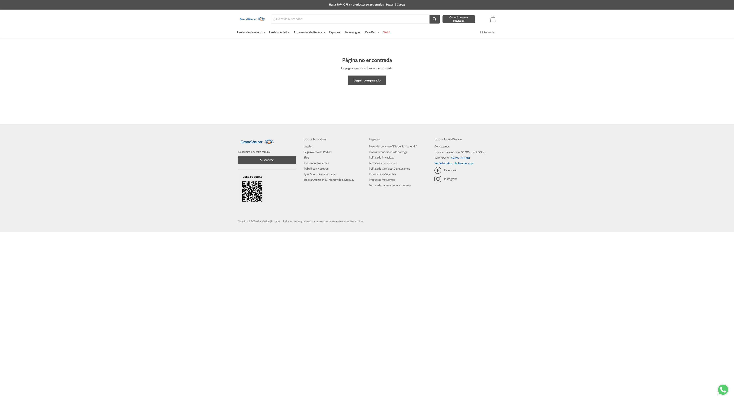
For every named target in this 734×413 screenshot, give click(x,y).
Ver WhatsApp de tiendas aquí (453, 163)
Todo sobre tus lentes (316, 163)
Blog (306, 157)
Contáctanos (441, 146)
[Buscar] (435, 19)
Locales (308, 146)
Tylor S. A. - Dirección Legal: (320, 174)
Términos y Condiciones (383, 163)
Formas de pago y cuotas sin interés (390, 185)
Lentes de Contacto (250, 32)
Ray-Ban (371, 32)
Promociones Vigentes (382, 174)
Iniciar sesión (487, 32)
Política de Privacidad (381, 157)
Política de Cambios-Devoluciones (389, 168)
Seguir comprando (367, 80)
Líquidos (334, 32)
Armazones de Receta (308, 32)
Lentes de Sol (278, 32)
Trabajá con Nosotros (316, 168)
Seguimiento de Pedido (317, 152)
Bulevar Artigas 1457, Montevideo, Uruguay (329, 179)
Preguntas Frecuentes (382, 179)
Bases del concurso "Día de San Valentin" (393, 146)
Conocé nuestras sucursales (458, 19)
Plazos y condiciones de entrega (388, 152)
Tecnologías (352, 32)
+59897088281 (460, 158)
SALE (386, 32)
